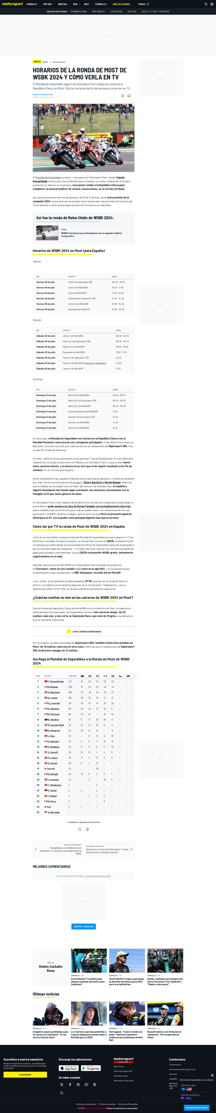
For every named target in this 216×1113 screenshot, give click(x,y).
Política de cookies (107, 1104)
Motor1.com (119, 1066)
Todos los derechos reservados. (122, 1108)
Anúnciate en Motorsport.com (182, 1069)
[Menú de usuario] (212, 4)
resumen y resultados (95, 363)
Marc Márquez (98, 11)
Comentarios (175, 1064)
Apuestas (132, 11)
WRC (75, 4)
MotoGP (47, 4)
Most (121, 188)
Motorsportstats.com (123, 1080)
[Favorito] (123, 96)
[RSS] (62, 1093)
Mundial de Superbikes (48, 177)
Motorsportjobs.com (123, 1071)
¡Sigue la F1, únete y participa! (155, 11)
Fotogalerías (116, 11)
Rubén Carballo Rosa (43, 94)
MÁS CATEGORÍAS (121, 4)
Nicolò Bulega (113, 482)
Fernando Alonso (79, 11)
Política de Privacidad (128, 1104)
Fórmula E (100, 4)
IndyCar (62, 4)
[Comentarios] (130, 96)
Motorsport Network (95, 1108)
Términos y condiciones (86, 1104)
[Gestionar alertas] (87, 829)
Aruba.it (77, 482)
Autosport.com (121, 1076)
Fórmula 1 (31, 4)
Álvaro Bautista (92, 482)
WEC (86, 4)
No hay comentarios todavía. (84, 875)
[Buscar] (206, 4)
